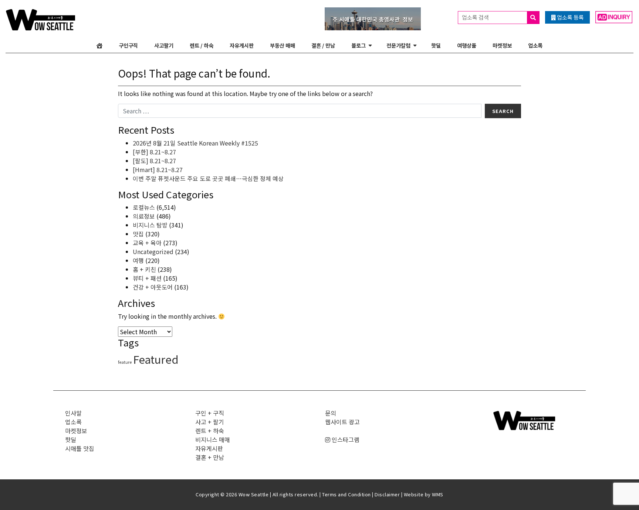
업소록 (535, 45)
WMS (437, 494)
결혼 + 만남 (209, 457)
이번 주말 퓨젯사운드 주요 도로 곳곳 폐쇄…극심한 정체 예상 (208, 178)
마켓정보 (502, 45)
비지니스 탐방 (150, 224)
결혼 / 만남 (323, 45)
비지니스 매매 (212, 439)
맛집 (138, 233)
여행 (138, 260)
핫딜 (436, 45)
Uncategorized (153, 251)
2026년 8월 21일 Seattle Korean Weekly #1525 (195, 142)
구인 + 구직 (209, 412)
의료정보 (144, 216)
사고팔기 (163, 45)
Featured (156, 359)
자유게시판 (242, 45)
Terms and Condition (346, 494)
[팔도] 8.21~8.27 (154, 160)
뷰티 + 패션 (147, 278)
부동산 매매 (282, 45)
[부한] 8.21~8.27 (154, 151)
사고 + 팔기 (209, 421)
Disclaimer (387, 494)
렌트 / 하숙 (201, 45)
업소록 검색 (476, 17)
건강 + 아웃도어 (153, 287)
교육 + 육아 (147, 242)
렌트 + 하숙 (209, 430)
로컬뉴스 (144, 207)
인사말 (73, 412)
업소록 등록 (570, 17)
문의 (330, 412)
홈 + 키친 (144, 269)
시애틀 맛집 (79, 448)
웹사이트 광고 (342, 421)
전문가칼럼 (398, 45)
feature (125, 362)
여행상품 (466, 45)
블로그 (358, 45)
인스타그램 (344, 439)
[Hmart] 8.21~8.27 (158, 169)
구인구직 (128, 45)
